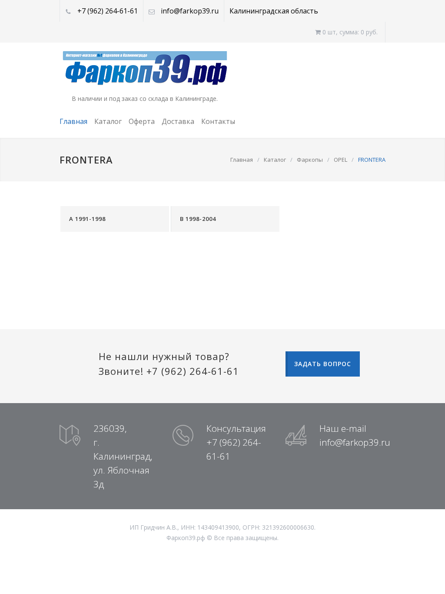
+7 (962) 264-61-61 (107, 11)
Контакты (218, 121)
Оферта (142, 121)
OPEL (340, 160)
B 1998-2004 (198, 219)
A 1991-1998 (87, 219)
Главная (73, 121)
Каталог (108, 121)
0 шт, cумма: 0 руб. (349, 32)
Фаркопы (310, 160)
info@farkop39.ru (190, 11)
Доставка (178, 121)
